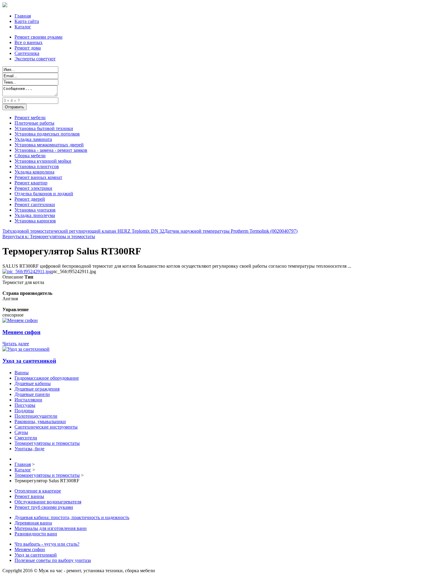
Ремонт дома (27, 47)
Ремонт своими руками (38, 37)
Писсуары (24, 405)
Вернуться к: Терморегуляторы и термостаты (48, 236)
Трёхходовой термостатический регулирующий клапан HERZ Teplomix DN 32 (83, 231)
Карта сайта (26, 21)
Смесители (25, 437)
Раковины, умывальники (40, 421)
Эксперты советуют (35, 58)
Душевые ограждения (37, 388)
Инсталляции (28, 399)
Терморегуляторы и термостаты (47, 443)
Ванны (21, 372)
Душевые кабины (32, 383)
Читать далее (15, 343)
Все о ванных (28, 42)
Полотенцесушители (35, 416)
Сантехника (26, 53)
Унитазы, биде (29, 448)
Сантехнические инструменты (46, 426)
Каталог (22, 26)
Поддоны (24, 410)
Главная (22, 15)
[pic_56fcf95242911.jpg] (27, 271)
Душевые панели (32, 394)
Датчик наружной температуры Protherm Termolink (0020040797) (231, 231)
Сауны (21, 432)
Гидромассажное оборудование (46, 378)
